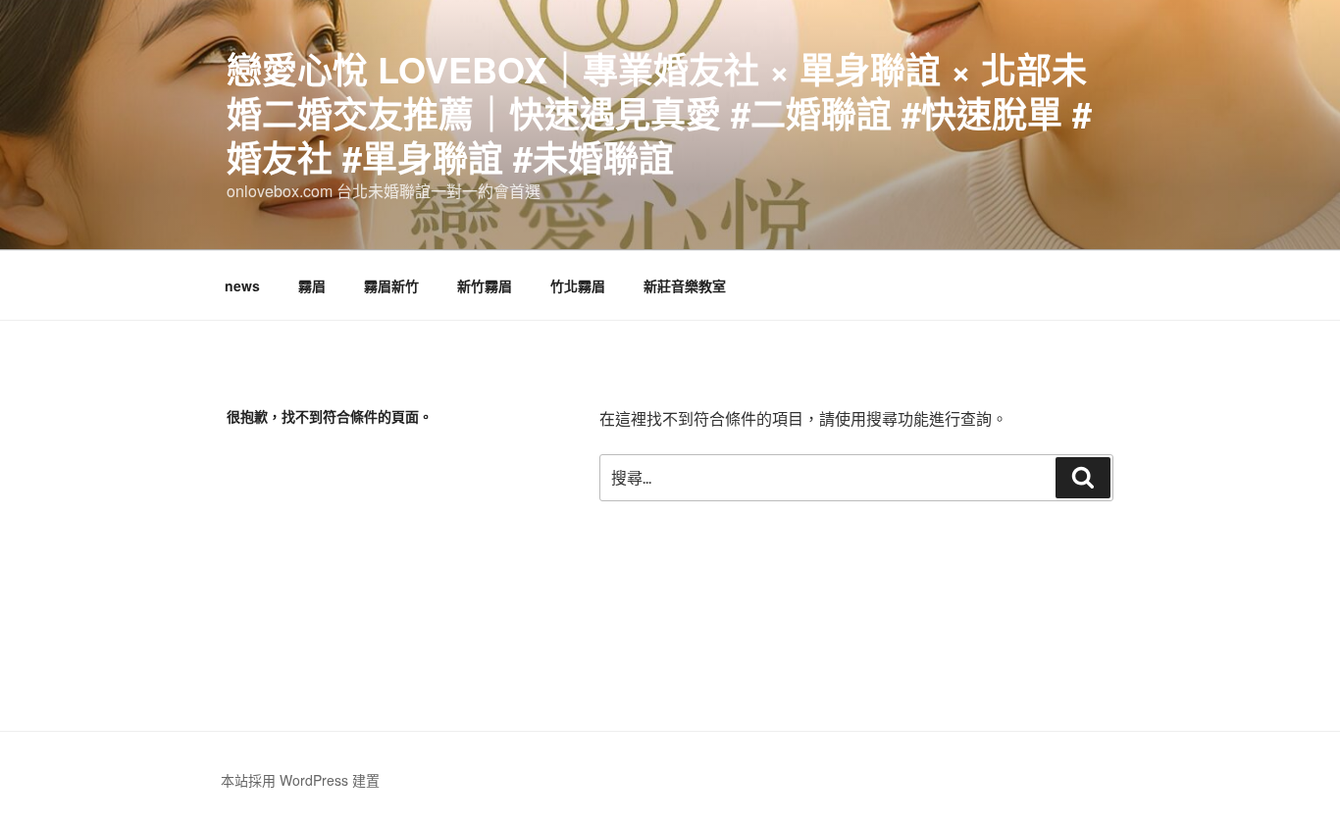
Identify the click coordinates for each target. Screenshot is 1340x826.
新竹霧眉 (484, 285)
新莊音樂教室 (685, 285)
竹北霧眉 (577, 285)
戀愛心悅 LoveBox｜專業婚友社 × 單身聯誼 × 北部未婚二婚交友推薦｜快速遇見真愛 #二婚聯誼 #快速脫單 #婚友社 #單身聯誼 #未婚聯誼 (659, 112)
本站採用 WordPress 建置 (300, 780)
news (242, 285)
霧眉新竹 (391, 285)
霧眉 (312, 285)
